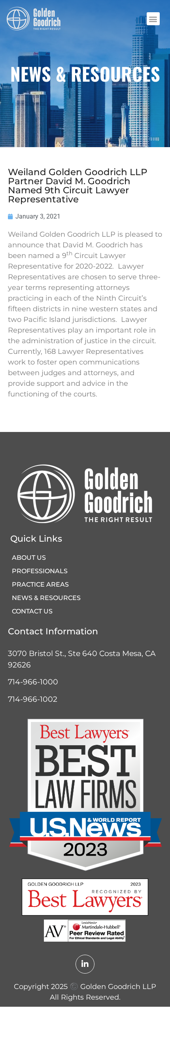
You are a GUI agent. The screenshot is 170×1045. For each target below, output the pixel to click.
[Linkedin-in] (85, 964)
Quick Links (36, 538)
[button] (153, 18)
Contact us (32, 611)
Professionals (40, 571)
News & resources (46, 598)
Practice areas (40, 584)
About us (29, 557)
